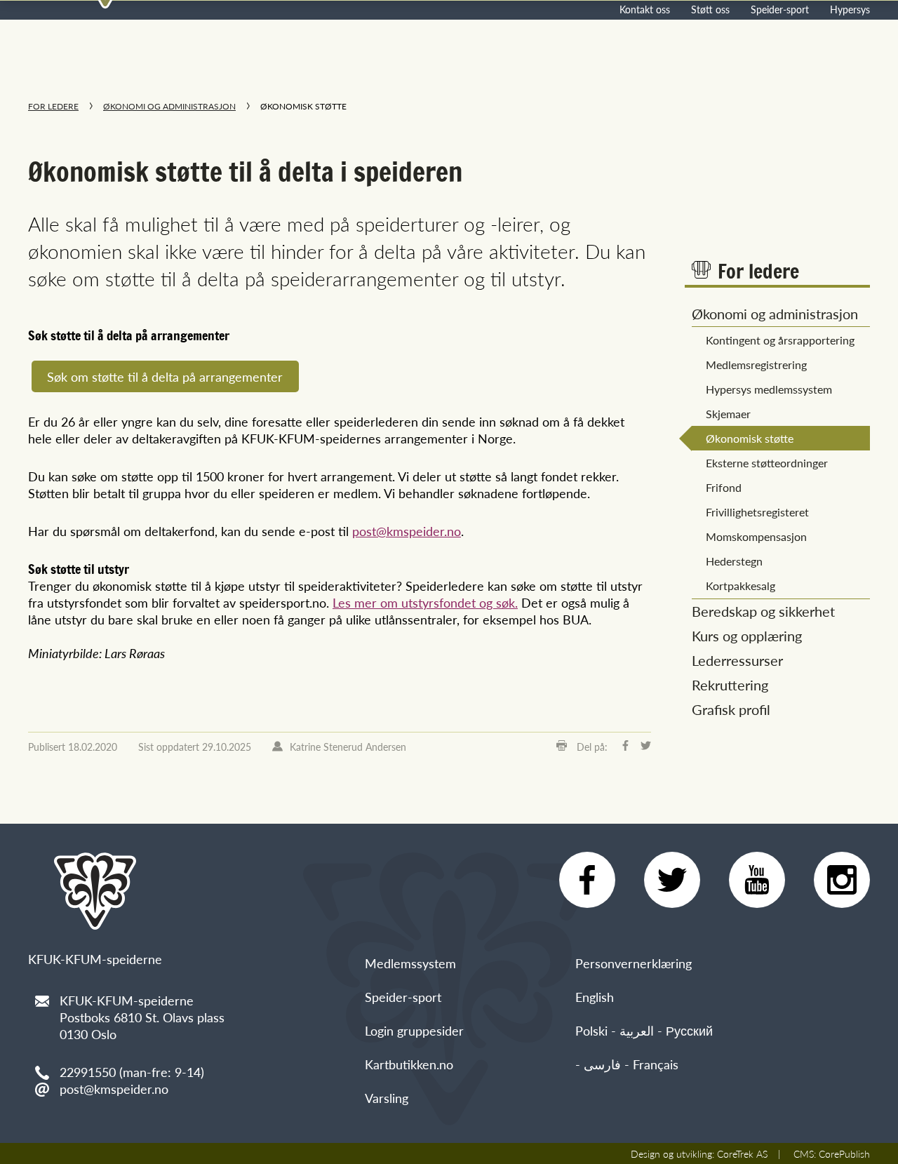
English (594, 996)
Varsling (386, 1097)
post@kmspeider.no (406, 531)
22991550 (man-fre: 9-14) (132, 1072)
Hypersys (850, 9)
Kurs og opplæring (747, 635)
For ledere (53, 106)
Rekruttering (730, 685)
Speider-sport (780, 9)
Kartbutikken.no (409, 1064)
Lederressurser (737, 660)
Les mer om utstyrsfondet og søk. (425, 602)
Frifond (724, 487)
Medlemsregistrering (756, 364)
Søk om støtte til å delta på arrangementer (165, 376)
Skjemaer (728, 414)
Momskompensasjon (756, 536)
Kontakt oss (644, 9)
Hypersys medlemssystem (769, 389)
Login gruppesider (414, 1030)
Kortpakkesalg (740, 585)
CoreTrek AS (742, 1153)
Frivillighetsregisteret (757, 512)
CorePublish (844, 1153)
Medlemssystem (410, 963)
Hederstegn (734, 561)
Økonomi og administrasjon (169, 106)
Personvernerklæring (633, 963)
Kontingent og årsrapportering (780, 340)
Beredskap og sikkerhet (763, 611)
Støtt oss (710, 9)
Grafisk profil (731, 709)
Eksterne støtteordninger (767, 463)
